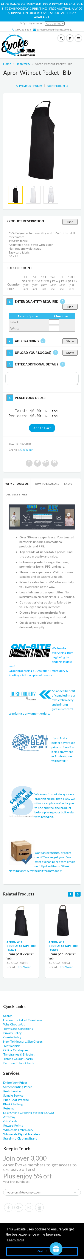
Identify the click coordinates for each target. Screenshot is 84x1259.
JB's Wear (26, 449)
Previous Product (30, 85)
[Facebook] (8, 1207)
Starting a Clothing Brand (20, 1138)
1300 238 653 (23, 29)
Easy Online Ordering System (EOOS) (28, 1112)
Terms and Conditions (18, 1028)
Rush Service (12, 1091)
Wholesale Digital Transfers (21, 1134)
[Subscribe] (75, 1192)
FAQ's (23, 23)
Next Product (56, 85)
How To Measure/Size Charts (23, 1041)
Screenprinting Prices (17, 1087)
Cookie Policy (12, 1037)
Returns (8, 1108)
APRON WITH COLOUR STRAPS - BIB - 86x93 (63, 945)
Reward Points (13, 1125)
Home (7, 64)
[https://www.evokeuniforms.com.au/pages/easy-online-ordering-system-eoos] (42, 516)
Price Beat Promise (16, 1100)
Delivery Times (16, 494)
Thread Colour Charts (18, 1058)
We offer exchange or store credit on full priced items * (54, 861)
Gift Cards (10, 1121)
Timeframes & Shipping (18, 1054)
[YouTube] (39, 1207)
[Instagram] (29, 1207)
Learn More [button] (15, 1240)
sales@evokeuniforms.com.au (54, 29)
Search (7, 1016)
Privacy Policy (12, 1033)
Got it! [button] (42, 1251)
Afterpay (9, 1117)
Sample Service (13, 1095)
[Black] (42, 140)
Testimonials (11, 1046)
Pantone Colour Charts (18, 1063)
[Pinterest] (18, 1207)
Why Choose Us (16, 483)
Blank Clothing (13, 1104)
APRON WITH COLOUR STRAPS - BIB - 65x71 (21, 945)
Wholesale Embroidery (18, 1130)
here (23, 435)
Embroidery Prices (15, 1082)
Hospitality (23, 64)
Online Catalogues (15, 1050)
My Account (36, 23)
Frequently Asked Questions (22, 1020)
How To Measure (46, 483)
